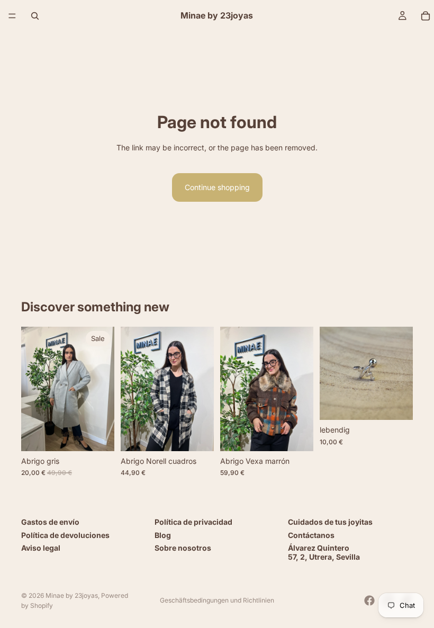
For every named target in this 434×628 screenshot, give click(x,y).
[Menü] (12, 16)
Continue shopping (217, 187)
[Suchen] (35, 16)
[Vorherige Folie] (32, 389)
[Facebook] (369, 600)
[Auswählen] (97, 434)
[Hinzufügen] (197, 434)
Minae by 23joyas (72, 595)
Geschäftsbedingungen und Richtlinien (217, 600)
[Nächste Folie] (102, 389)
